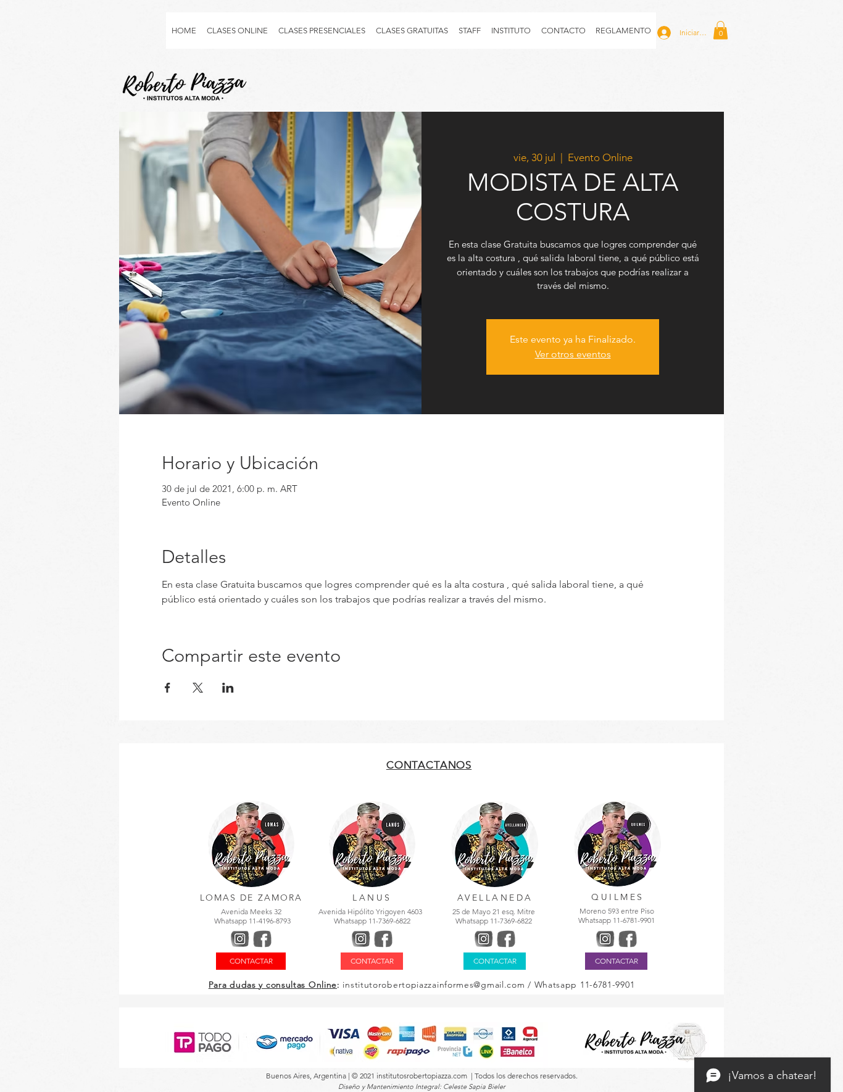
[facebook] (262, 939)
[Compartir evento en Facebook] (167, 688)
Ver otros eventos (573, 354)
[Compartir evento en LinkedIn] (228, 688)
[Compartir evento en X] (198, 688)
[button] (720, 30)
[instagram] (240, 939)
